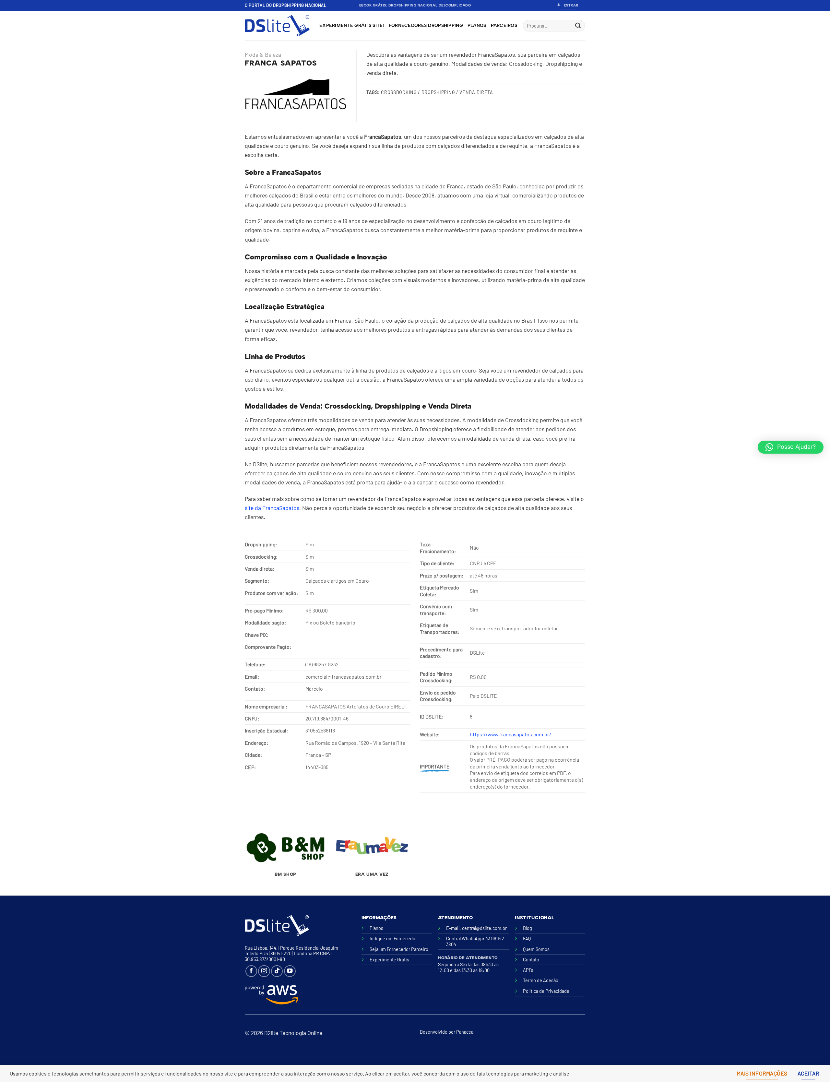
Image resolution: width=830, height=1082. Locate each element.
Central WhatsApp (464, 938)
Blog (527, 928)
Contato (531, 959)
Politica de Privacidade (546, 991)
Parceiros (504, 25)
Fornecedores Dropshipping (426, 25)
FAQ (527, 938)
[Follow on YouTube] (290, 971)
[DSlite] (277, 25)
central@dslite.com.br (484, 928)
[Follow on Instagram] (264, 971)
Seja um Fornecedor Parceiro (399, 949)
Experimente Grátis (389, 959)
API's (528, 970)
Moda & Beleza (263, 54)
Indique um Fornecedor (393, 938)
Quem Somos (536, 949)
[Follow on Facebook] (251, 971)
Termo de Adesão (540, 980)
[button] (791, 447)
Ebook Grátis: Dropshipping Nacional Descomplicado (415, 5)
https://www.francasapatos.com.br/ (510, 734)
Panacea (464, 1032)
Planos (477, 25)
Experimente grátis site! (351, 25)
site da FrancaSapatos (272, 507)
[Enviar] (578, 26)
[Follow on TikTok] (277, 971)
